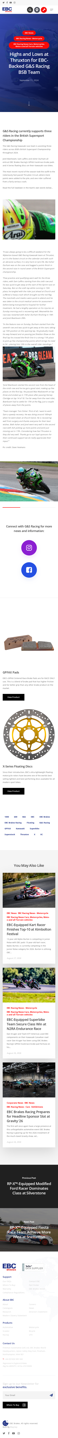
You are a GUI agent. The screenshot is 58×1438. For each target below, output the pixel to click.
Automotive (8, 1327)
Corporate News (15, 1102)
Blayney (13, 1427)
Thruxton (24, 834)
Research (7, 1312)
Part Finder (34, 1285)
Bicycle (32, 1331)
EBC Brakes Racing (13, 822)
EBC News (29, 33)
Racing (6, 1335)
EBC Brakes (45, 817)
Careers (32, 1304)
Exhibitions (37, 1106)
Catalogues (8, 1308)
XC (41, 834)
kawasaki (20, 828)
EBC (32, 817)
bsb (24, 817)
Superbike (34, 828)
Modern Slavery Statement (15, 1316)
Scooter (6, 1331)
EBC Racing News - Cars (18, 1106)
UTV (31, 1335)
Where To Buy (9, 1285)
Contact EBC (34, 1281)
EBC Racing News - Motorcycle (29, 38)
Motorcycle (34, 1327)
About (5, 1304)
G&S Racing (44, 822)
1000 (7, 817)
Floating (30, 822)
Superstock (10, 834)
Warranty (7, 1289)
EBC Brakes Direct (37, 1289)
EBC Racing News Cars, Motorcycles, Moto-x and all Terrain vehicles (29, 45)
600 (15, 817)
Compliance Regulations (14, 1293)
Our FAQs (7, 1281)
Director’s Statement (38, 1312)
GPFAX (8, 828)
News (31, 1308)
